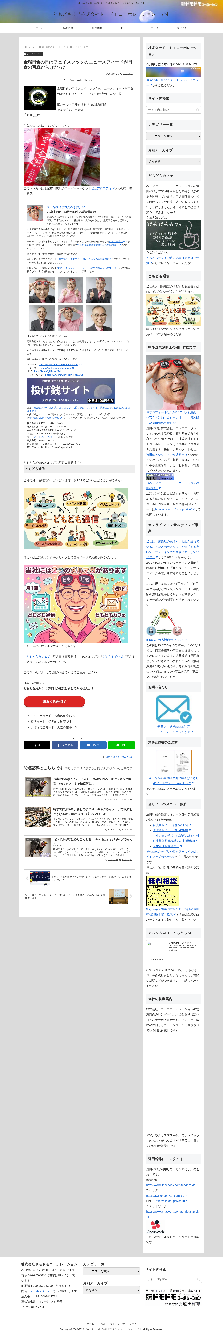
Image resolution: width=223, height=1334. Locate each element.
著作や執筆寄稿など (166, 846)
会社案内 (101, 1323)
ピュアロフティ (101, 188)
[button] (198, 110)
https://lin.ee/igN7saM (45, 371)
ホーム (90, 1323)
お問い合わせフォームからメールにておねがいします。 (85, 268)
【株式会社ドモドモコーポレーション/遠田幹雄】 (173, 485)
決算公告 (114, 1323)
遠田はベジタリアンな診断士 (165, 454)
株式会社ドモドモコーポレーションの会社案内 (83, 259)
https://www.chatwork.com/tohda (62, 374)
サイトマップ (129, 1323)
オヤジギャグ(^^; (34, 54)
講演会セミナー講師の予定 (170, 825)
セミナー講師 (116, 241)
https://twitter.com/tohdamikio (56, 368)
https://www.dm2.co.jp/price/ (173, 509)
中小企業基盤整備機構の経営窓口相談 (96, 245)
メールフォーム (42, 437)
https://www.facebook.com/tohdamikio (58, 364)
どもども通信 (111, 656)
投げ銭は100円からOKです (43, 418)
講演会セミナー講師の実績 (170, 830)
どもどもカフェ (36, 656)
